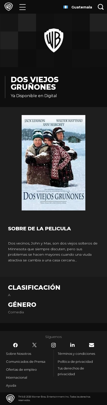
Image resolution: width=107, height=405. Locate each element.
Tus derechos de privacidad (71, 371)
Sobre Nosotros (18, 354)
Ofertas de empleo (21, 369)
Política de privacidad (75, 362)
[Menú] (22, 7)
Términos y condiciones (76, 354)
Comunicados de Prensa (25, 362)
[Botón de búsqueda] (101, 7)
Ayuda (11, 385)
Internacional (16, 377)
